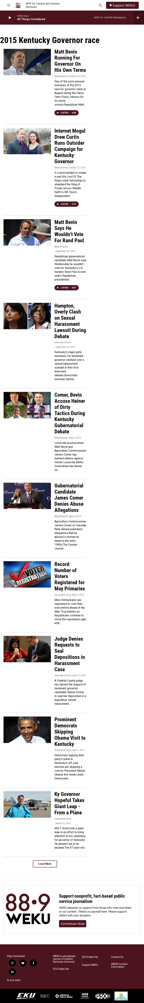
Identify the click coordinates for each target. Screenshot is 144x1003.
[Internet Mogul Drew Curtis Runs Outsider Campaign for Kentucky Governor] (27, 141)
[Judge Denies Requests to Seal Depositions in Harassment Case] (27, 649)
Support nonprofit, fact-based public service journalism (92, 898)
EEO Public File (90, 957)
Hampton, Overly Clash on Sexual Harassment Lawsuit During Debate (70, 321)
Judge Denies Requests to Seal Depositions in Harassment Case (69, 654)
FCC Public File (61, 969)
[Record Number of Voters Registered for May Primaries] (27, 574)
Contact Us (117, 957)
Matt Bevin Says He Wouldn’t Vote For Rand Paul (69, 231)
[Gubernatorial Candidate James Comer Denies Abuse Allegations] (27, 496)
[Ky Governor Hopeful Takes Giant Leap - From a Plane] (27, 804)
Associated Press (62, 342)
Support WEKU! (124, 5)
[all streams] (139, 18)
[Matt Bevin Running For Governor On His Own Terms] (27, 62)
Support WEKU (90, 965)
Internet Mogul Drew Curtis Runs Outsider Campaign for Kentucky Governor (70, 146)
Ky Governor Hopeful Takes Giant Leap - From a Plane (69, 803)
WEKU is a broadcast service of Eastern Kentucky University (64, 959)
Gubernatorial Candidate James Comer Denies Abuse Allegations (68, 498)
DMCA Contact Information (119, 965)
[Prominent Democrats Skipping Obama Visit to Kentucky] (27, 730)
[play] (9, 18)
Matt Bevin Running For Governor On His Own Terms (70, 61)
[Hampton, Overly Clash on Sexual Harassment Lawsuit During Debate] (27, 316)
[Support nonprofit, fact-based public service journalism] (28, 909)
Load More (44, 863)
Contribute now (72, 923)
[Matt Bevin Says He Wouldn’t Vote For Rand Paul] (27, 232)
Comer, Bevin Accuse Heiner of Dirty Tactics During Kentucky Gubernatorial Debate (69, 413)
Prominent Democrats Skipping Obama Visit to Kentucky (70, 731)
